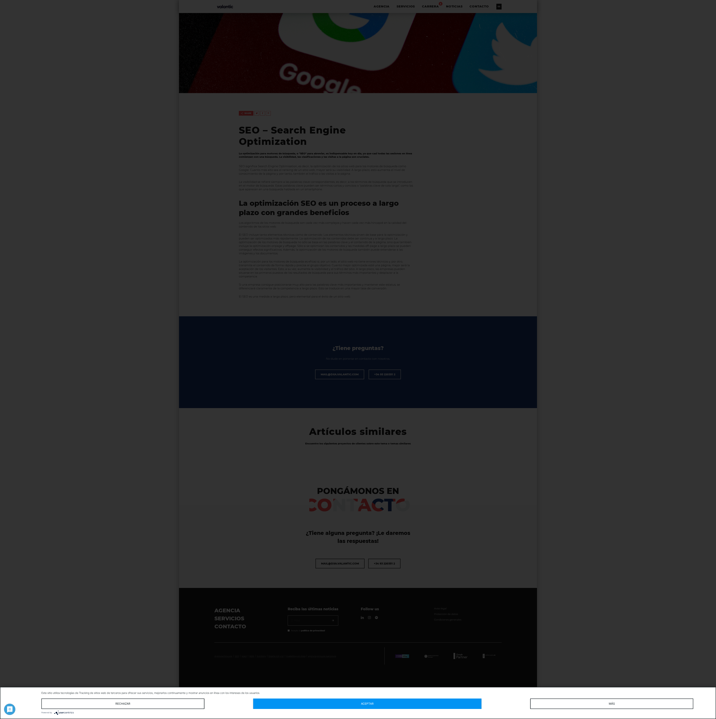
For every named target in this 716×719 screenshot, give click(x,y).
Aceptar (367, 703)
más (612, 703)
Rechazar (122, 703)
